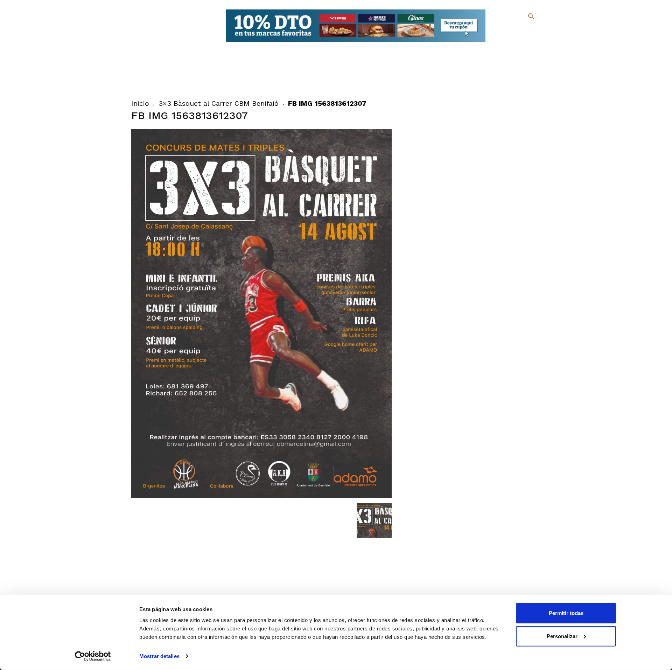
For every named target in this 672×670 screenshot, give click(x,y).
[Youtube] (525, 42)
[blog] (523, 30)
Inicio (140, 103)
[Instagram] (534, 32)
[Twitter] (513, 30)
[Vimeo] (514, 42)
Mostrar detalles (159, 656)
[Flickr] (502, 42)
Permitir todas (566, 613)
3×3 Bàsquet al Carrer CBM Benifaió (219, 103)
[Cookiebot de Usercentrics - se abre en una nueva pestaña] (93, 656)
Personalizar (562, 636)
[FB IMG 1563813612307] (261, 496)
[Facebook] (502, 32)
